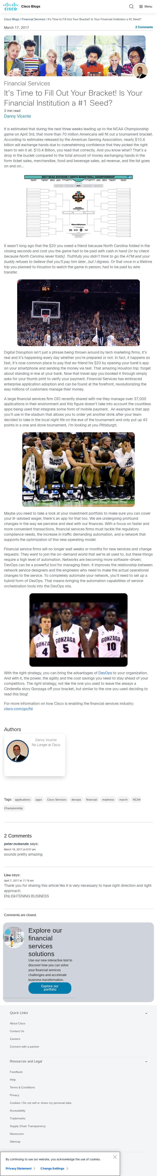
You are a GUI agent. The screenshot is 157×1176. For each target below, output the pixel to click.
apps (39, 799)
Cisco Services (56, 799)
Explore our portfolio (49, 988)
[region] (60, 1164)
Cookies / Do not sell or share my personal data (40, 1102)
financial (91, 799)
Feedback (16, 1071)
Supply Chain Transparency (28, 1126)
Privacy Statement (18, 1168)
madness (108, 799)
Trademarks (17, 1118)
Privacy (14, 1095)
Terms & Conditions (22, 1087)
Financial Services (33, 19)
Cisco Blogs (30, 6)
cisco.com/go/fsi (18, 709)
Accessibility (17, 1110)
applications (22, 799)
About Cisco (17, 1023)
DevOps (105, 673)
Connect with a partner (24, 1046)
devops (76, 799)
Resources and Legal (26, 1061)
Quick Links (19, 1013)
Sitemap (15, 1141)
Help (13, 1079)
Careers (15, 1038)
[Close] (115, 1157)
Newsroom (17, 1133)
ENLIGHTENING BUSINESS (26, 896)
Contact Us (17, 1031)
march (123, 799)
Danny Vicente (17, 116)
